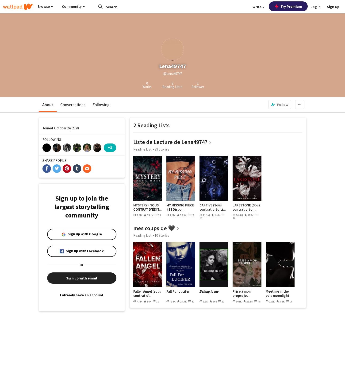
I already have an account (82, 295)
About (47, 104)
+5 (110, 147)
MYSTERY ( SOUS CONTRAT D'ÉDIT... (147, 207)
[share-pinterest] (67, 168)
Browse (44, 6)
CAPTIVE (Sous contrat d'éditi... (212, 207)
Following (101, 104)
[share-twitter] (57, 168)
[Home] (18, 6)
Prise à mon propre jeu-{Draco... (242, 293)
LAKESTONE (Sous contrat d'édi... (246, 207)
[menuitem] (279, 104)
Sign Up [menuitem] (333, 6)
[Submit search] (100, 6)
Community (72, 6)
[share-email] (87, 168)
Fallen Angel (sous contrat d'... (147, 293)
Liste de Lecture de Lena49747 (170, 142)
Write (257, 6)
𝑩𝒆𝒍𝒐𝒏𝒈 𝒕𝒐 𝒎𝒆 (209, 291)
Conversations (72, 104)
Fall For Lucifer (178, 291)
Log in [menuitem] (315, 6)
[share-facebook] (46, 168)
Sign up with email (81, 278)
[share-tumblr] (77, 168)
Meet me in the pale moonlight (277, 293)
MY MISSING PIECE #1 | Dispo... (180, 207)
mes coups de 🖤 (154, 228)
